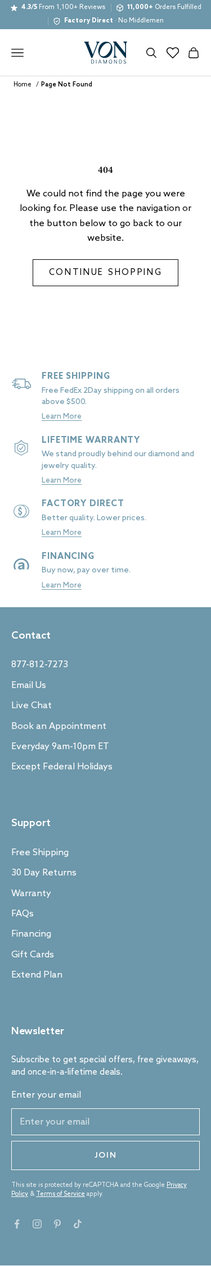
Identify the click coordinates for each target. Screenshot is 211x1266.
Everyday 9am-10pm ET (60, 746)
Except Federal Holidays (62, 767)
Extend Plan (36, 975)
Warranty (31, 893)
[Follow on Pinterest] (57, 1224)
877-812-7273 (39, 664)
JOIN (106, 1155)
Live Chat (31, 705)
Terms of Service (60, 1194)
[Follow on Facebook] (17, 1224)
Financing (31, 934)
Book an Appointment (58, 726)
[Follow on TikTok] (77, 1224)
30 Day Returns (44, 873)
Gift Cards (32, 955)
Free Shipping (40, 852)
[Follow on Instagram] (37, 1224)
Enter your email (46, 1095)
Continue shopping (106, 273)
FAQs (22, 914)
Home (23, 85)
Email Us (28, 685)
